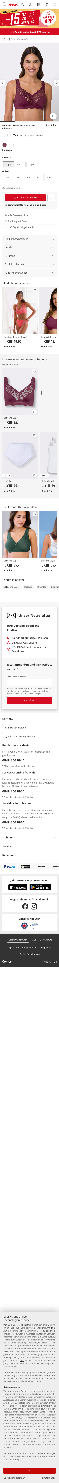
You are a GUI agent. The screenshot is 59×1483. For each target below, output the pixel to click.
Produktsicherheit (14, 264)
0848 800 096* (13, 822)
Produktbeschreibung (16, 238)
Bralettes (41, 587)
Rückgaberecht (29, 947)
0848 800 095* (13, 791)
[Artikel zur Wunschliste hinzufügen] (50, 197)
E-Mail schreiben (15, 728)
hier (22, 1360)
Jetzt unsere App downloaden (30, 880)
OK (29, 1470)
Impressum (13, 947)
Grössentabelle (13, 188)
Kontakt (7, 718)
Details (8, 247)
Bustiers (28, 587)
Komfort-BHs (23, 39)
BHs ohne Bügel (11, 587)
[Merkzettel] (47, 4)
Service (7, 846)
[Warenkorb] (55, 4)
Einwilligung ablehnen (14, 1477)
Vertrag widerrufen (18, 939)
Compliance (45, 947)
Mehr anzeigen (35, 693)
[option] (4, 145)
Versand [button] (39, 135)
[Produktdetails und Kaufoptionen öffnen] (34, 411)
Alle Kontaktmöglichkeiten (22, 736)
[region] (29, 1397)
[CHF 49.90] (20, 310)
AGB (35, 939)
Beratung (8, 855)
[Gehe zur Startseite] (13, 4)
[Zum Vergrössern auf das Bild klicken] (53, 116)
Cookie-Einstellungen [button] (29, 954)
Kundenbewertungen (16, 272)
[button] (4, 4)
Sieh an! (7, 837)
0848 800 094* (13, 760)
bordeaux (7, 150)
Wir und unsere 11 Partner (17, 1324)
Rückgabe (10, 255)
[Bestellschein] (39, 4)
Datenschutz (46, 939)
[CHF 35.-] (20, 534)
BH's (13, 39)
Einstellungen (48, 1477)
